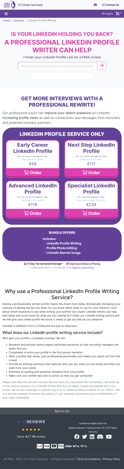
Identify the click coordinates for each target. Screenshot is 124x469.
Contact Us (112, 4)
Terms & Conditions (83, 268)
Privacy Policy (111, 459)
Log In (108, 13)
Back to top (62, 411)
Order (35, 172)
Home (6, 20)
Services (19, 20)
